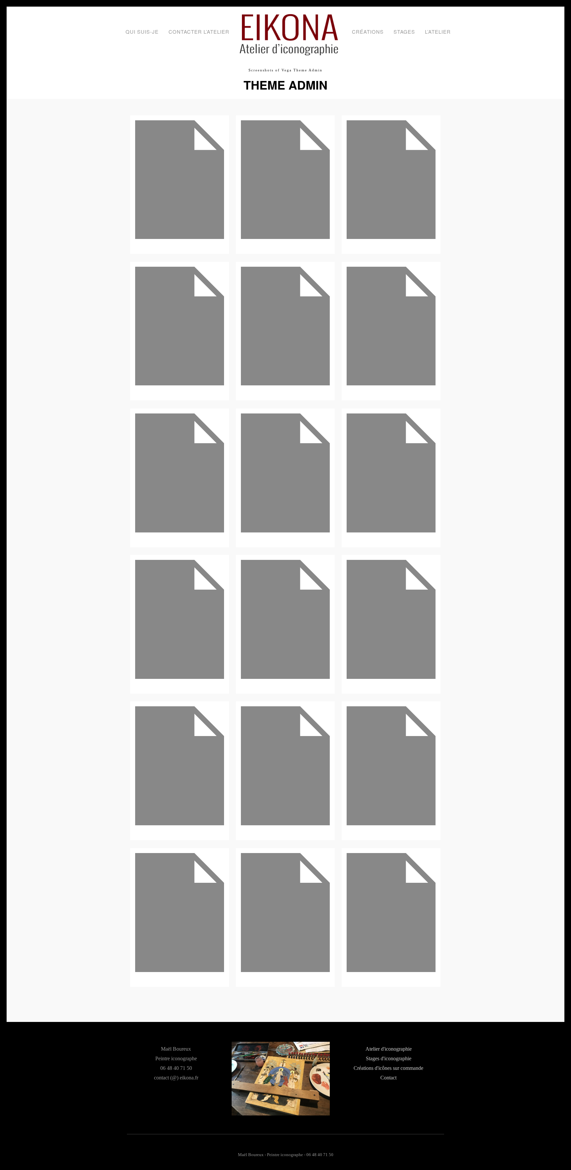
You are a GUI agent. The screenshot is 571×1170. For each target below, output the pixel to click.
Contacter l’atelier (199, 31)
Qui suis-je (142, 31)
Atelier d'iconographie (388, 1049)
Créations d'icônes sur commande (388, 1068)
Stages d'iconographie (388, 1059)
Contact (388, 1078)
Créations (368, 31)
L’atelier (438, 31)
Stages (404, 31)
